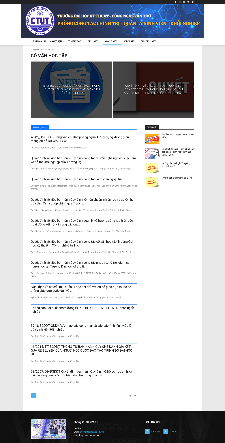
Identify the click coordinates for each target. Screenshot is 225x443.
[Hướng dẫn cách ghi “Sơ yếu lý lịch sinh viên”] (152, 168)
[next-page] (52, 395)
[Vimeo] (188, 2)
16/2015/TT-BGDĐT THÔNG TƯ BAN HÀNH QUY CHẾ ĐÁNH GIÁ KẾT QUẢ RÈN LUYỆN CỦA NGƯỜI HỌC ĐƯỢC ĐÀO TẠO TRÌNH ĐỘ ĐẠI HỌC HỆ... (81, 350)
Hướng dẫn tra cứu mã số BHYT (177, 178)
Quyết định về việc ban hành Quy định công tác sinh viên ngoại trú (76, 179)
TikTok (173, 431)
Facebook (156, 431)
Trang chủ (35, 49)
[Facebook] (175, 2)
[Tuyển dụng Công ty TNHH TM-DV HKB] (152, 139)
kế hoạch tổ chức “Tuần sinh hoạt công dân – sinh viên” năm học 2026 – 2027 (178, 152)
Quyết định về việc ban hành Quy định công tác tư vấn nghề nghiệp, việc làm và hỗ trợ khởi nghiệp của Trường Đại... (83, 160)
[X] (184, 2)
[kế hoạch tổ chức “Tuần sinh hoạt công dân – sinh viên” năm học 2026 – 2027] (152, 153)
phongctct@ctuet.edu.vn (92, 431)
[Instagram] (180, 2)
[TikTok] (165, 431)
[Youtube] (192, 2)
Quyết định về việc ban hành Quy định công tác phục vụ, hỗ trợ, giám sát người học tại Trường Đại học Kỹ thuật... (81, 264)
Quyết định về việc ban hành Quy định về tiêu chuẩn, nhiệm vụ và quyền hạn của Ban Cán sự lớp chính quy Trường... (83, 201)
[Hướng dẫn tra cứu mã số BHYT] (152, 182)
